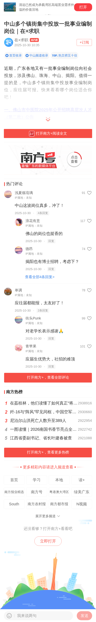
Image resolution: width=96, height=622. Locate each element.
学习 (36, 480)
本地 (59, 480)
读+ (82, 480)
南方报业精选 (14, 492)
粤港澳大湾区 (59, 492)
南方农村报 (37, 504)
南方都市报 (59, 504)
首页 (14, 480)
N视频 (81, 504)
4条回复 (43, 213)
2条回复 (43, 310)
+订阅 (84, 42)
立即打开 (48, 541)
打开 (83, 7)
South (14, 504)
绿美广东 (81, 492)
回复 (51, 241)
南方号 (36, 492)
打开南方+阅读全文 (51, 133)
